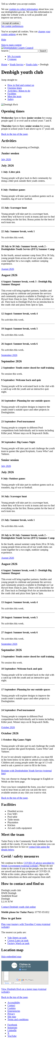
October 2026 (8, 727)
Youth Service (16, 64)
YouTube (11, 1036)
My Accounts (14, 56)
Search (43, 51)
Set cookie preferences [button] (12, 26)
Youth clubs (31, 64)
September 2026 (9, 355)
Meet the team (14, 96)
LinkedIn (11, 1030)
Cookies (11, 1008)
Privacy (11, 1013)
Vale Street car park (17, 937)
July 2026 (6, 159)
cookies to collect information (23, 9)
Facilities (11, 93)
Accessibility (13, 1002)
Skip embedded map (11, 956)
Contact (11, 1005)
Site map (11, 1016)
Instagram (12, 1027)
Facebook (12, 1024)
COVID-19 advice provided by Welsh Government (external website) (27, 864)
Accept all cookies (10, 23)
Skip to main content (11, 45)
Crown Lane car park (17, 940)
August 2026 (7, 269)
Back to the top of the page (14, 134)
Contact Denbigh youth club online (18, 907)
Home (4, 64)
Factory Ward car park (18, 943)
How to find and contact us (20, 85)
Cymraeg (11, 59)
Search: (5, 50)
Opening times (14, 88)
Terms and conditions (17, 1019)
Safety (10, 99)
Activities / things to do (18, 90)
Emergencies (13, 1011)
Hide (3, 39)
